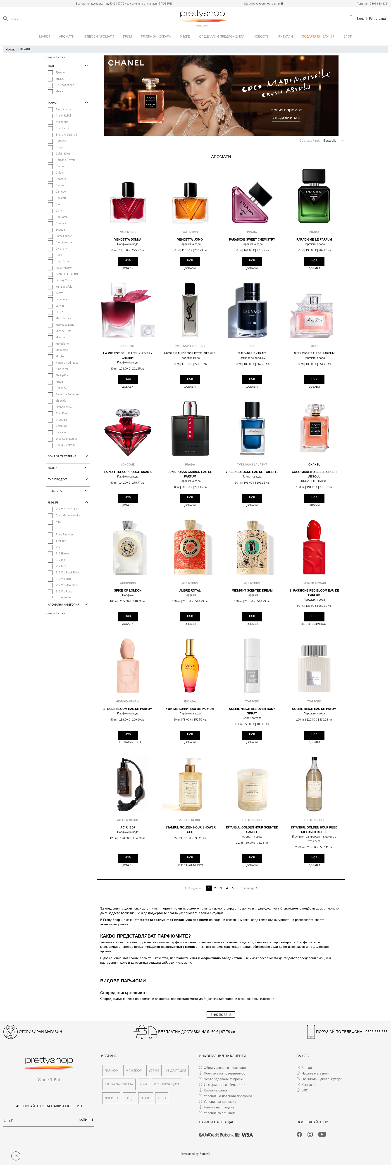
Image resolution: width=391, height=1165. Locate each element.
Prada (252, 232)
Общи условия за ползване (225, 1068)
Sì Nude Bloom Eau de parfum (127, 709)
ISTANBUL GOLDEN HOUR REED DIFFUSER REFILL (314, 830)
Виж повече (220, 1015)
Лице (129, 1098)
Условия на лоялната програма (228, 1096)
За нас (307, 1068)
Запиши (86, 1120)
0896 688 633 (379, 3)
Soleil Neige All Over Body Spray (252, 711)
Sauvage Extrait (252, 353)
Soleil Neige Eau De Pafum (314, 709)
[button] (342, 140)
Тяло (162, 1098)
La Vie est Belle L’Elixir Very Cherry (128, 356)
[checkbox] (50, 72)
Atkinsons (128, 583)
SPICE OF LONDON (127, 590)
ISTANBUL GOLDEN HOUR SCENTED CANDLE (252, 830)
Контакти (308, 1084)
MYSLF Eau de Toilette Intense (190, 353)
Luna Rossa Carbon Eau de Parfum (190, 474)
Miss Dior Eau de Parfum (314, 353)
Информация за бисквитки (224, 1084)
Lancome (128, 346)
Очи (143, 1084)
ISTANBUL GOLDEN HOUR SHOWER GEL (190, 830)
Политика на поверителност (225, 1073)
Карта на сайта (215, 1090)
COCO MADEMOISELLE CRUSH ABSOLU (314, 474)
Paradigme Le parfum (314, 239)
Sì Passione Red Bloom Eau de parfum (314, 593)
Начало (10, 49)
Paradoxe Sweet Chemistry (252, 239)
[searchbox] (32, 18)
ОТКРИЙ (314, 505)
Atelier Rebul (127, 820)
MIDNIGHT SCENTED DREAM (252, 590)
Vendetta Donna (127, 239)
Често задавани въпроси (223, 1079)
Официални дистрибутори (322, 1079)
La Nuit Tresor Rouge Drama (128, 472)
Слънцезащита (167, 1084)
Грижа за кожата (119, 1084)
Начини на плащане (219, 1107)
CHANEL (314, 464)
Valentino (128, 232)
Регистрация (378, 18)
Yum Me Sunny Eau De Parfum (190, 709)
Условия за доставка (220, 1101)
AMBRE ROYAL (190, 590)
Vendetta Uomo (190, 239)
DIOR (252, 346)
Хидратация (176, 1070)
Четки (145, 1098)
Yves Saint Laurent (190, 346)
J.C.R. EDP (128, 827)
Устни (154, 1070)
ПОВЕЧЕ (166, 3)
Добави (128, 268)
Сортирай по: (309, 140)
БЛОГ (306, 1090)
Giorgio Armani (314, 583)
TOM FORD (252, 701)
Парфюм (112, 1070)
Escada (190, 701)
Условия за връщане (220, 1113)
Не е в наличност (314, 623)
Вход (360, 18)
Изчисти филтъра (56, 57)
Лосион (111, 1098)
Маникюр (134, 1070)
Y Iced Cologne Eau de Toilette (252, 472)
